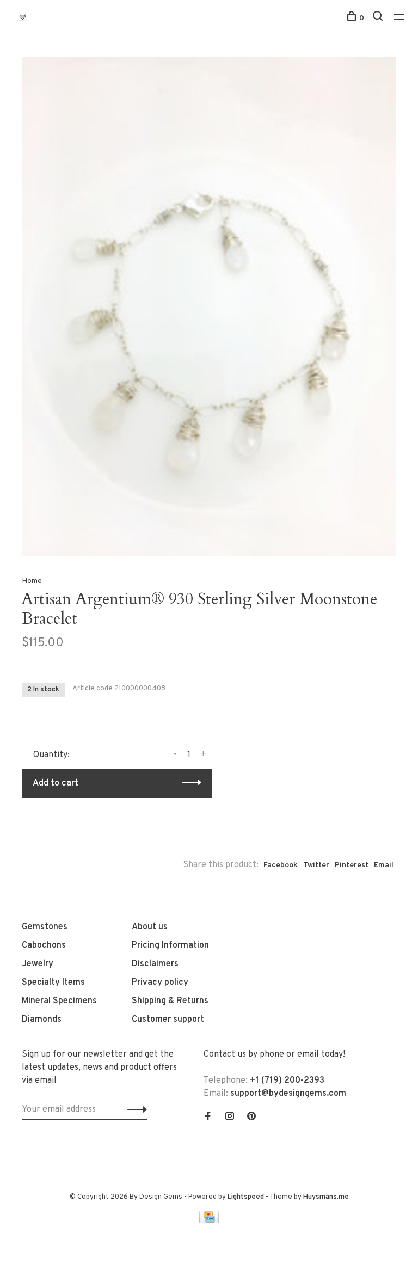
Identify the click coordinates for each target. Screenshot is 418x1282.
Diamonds (42, 1019)
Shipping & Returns (170, 1001)
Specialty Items (53, 982)
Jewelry (37, 964)
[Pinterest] (251, 1117)
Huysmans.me (326, 1197)
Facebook (280, 865)
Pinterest (351, 865)
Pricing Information (170, 945)
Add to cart (55, 783)
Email (384, 865)
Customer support (168, 1019)
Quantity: (51, 755)
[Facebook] (208, 1117)
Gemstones (44, 927)
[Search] (379, 18)
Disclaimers (155, 964)
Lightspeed (246, 1197)
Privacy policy (160, 982)
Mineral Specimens (59, 1001)
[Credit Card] (209, 1221)
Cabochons (44, 945)
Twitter (316, 865)
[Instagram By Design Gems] (229, 1117)
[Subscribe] (134, 1109)
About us (150, 927)
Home (32, 581)
